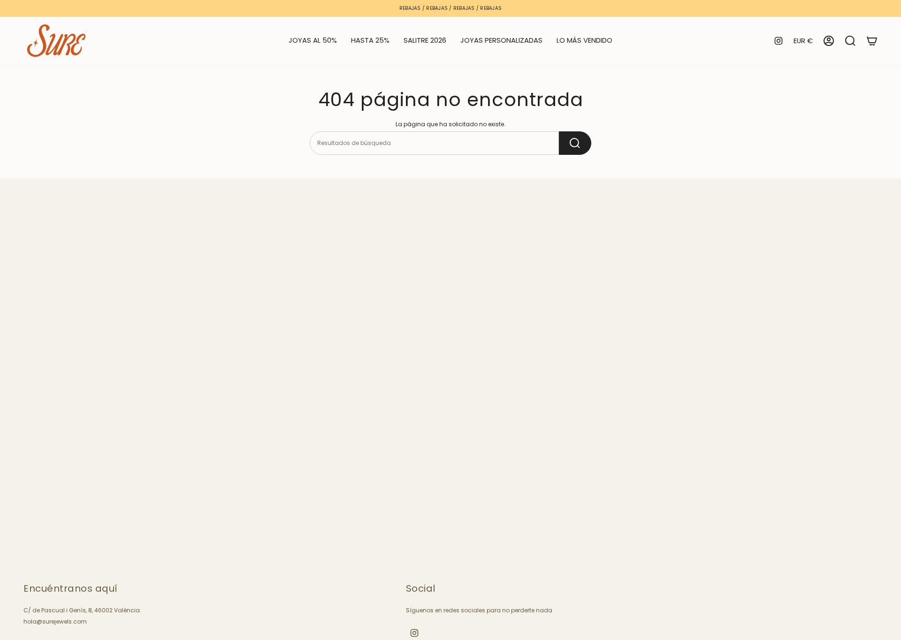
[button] (370, 41)
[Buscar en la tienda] (575, 143)
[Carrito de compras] (872, 41)
